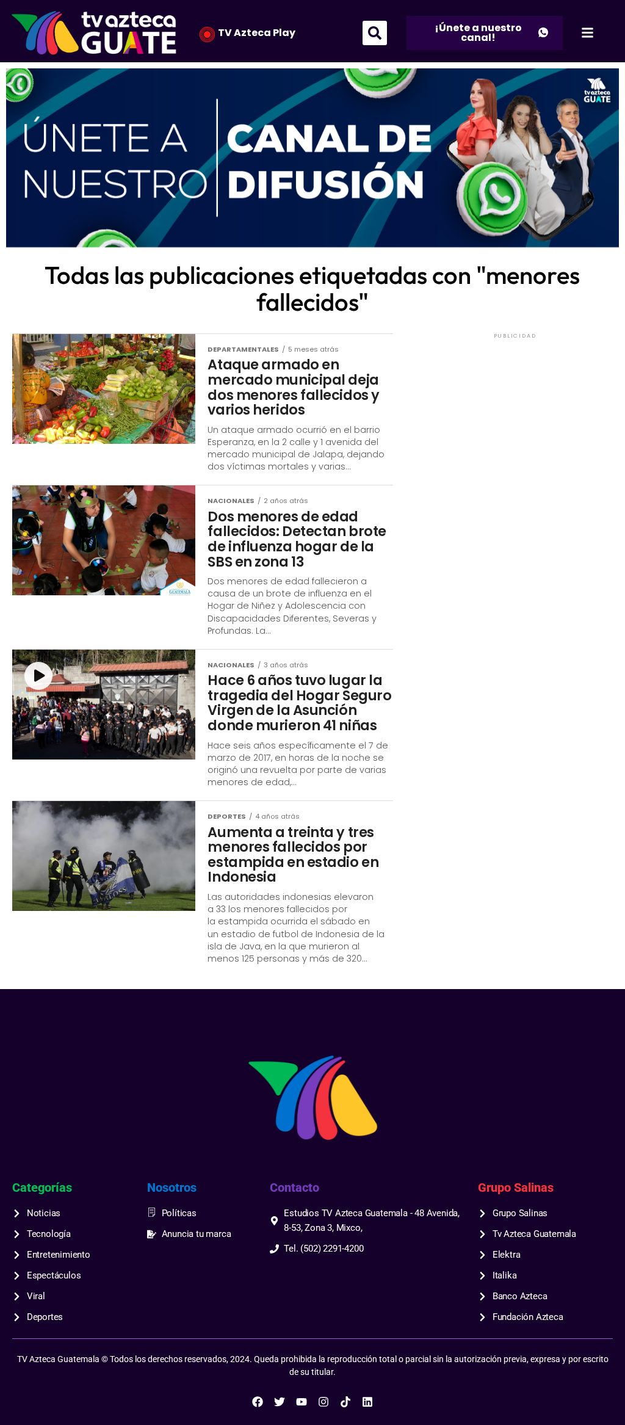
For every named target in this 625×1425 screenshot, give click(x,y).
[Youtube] (301, 1402)
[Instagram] (323, 1402)
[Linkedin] (367, 1402)
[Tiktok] (345, 1402)
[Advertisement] (515, 417)
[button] (375, 33)
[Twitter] (280, 1402)
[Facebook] (258, 1402)
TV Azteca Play (256, 33)
